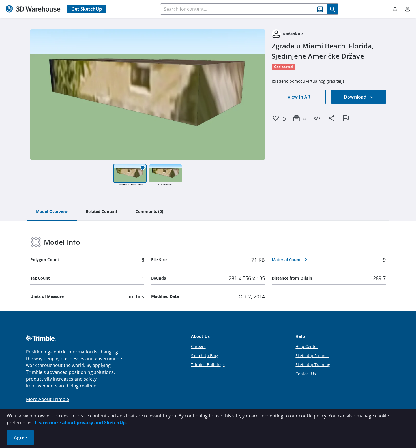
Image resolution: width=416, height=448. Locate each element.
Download (356, 97)
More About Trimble (47, 399)
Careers (198, 346)
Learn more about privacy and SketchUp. (81, 422)
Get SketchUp (86, 9)
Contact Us (305, 373)
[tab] (52, 212)
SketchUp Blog (204, 355)
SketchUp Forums (312, 355)
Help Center (306, 346)
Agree (20, 437)
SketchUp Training (312, 364)
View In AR (299, 97)
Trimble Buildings (208, 364)
